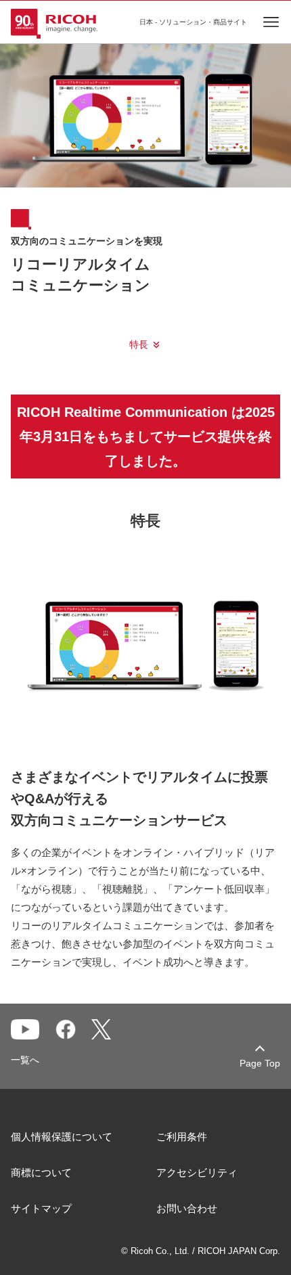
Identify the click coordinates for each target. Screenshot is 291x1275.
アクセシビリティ (197, 1172)
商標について (41, 1172)
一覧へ (25, 1059)
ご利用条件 (181, 1136)
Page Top (260, 1063)
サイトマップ (41, 1208)
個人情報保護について (61, 1136)
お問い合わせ (186, 1208)
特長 (138, 344)
